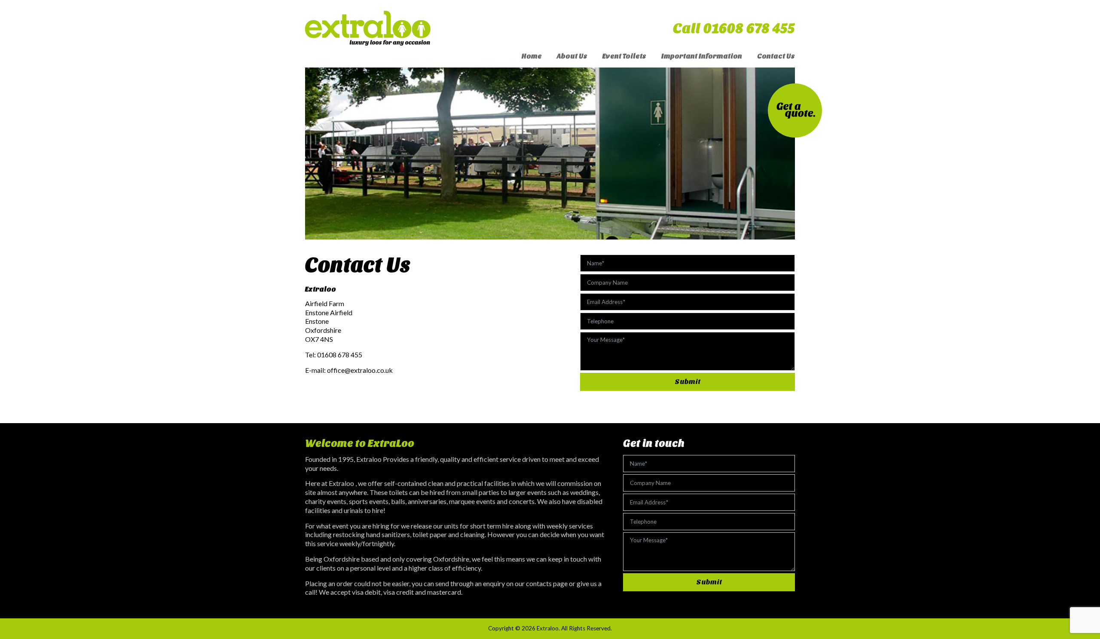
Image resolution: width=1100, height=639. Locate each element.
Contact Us (776, 56)
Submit (687, 382)
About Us (572, 56)
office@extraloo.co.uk (360, 370)
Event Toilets (624, 56)
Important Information (701, 56)
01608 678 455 (339, 354)
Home (532, 56)
